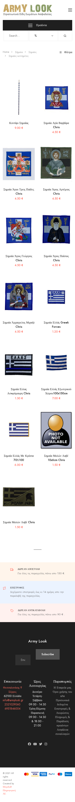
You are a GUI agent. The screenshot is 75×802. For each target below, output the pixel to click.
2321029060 (12, 704)
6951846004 (12, 709)
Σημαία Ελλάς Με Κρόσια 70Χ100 (19, 458)
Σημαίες (33, 52)
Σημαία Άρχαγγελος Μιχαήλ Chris (19, 325)
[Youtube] (35, 744)
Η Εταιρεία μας (62, 688)
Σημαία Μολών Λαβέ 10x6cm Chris (56, 458)
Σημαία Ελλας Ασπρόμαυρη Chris (18, 391)
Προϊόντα (41, 25)
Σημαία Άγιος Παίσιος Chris (56, 258)
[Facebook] (29, 744)
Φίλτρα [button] (67, 52)
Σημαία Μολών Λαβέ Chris (19, 522)
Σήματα (19, 52)
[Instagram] (45, 744)
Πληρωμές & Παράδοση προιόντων (62, 721)
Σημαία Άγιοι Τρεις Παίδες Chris (18, 191)
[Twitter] (40, 744)
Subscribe (48, 654)
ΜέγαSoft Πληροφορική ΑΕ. (9, 790)
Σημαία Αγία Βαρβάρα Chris (56, 125)
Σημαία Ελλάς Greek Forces (56, 325)
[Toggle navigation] (70, 10)
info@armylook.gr (13, 700)
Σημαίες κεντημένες (19, 56)
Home (6, 52)
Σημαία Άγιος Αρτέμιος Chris (56, 191)
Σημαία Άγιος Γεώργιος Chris (19, 258)
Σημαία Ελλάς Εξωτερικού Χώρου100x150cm (56, 391)
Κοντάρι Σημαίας (18, 123)
